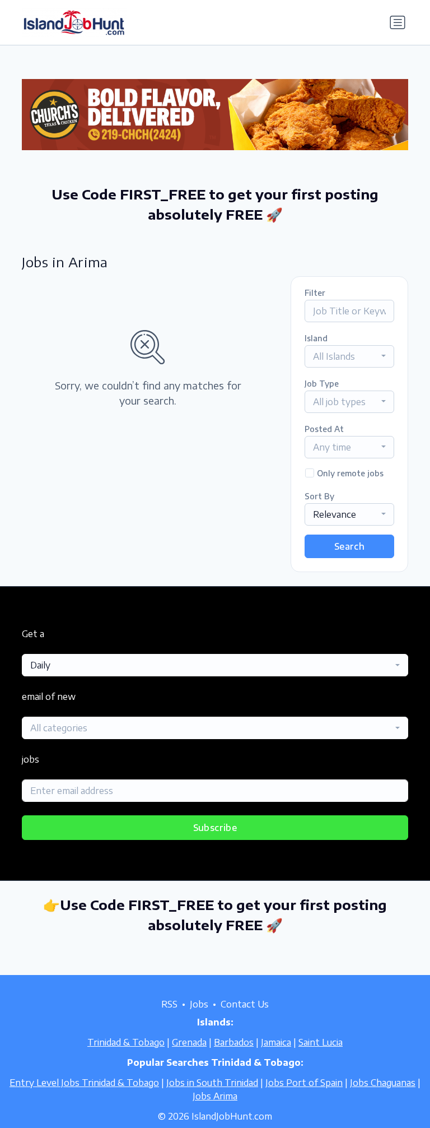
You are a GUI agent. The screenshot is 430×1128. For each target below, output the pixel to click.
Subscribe (215, 827)
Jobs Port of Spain (304, 1082)
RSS (169, 1004)
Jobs (199, 1004)
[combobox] (349, 356)
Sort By (319, 496)
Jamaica (276, 1042)
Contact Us (245, 1004)
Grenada (189, 1042)
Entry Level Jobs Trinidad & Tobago (84, 1082)
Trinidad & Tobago (126, 1042)
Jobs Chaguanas (382, 1082)
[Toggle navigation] (397, 22)
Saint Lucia (320, 1042)
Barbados (234, 1042)
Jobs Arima (215, 1096)
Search (349, 546)
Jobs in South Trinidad (212, 1082)
